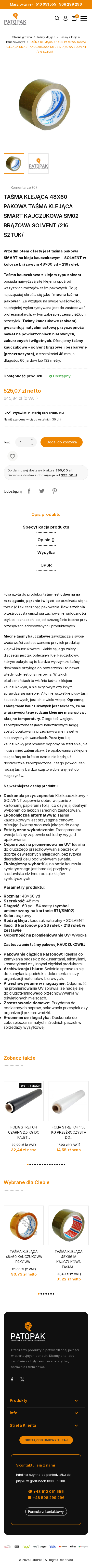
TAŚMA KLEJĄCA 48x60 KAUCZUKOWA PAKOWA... (24, 1256)
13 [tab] (57, 1164)
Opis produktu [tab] (46, 514)
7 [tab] (42, 1164)
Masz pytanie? (33, 4)
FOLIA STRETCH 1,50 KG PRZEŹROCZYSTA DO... (68, 1132)
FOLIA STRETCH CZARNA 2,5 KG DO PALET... (23, 1132)
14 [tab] (59, 1164)
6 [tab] (40, 1164)
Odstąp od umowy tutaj (46, 1440)
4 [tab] (35, 1164)
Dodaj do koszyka (61, 442)
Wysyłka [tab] (46, 552)
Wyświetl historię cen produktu (34, 413)
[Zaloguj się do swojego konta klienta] (66, 19)
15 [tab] (62, 1164)
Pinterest (54, 491)
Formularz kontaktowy (46, 1511)
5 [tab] (37, 1164)
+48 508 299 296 (48, 1497)
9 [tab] (47, 1164)
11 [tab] (52, 1164)
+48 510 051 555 (48, 1491)
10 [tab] (50, 1164)
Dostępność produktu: (24, 376)
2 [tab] (30, 1164)
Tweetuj (42, 491)
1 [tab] (27, 1164)
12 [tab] (54, 1164)
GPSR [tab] (46, 565)
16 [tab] (64, 1164)
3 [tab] (32, 1164)
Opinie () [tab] (46, 539)
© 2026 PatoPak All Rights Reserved (46, 1560)
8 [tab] (45, 1164)
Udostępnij (29, 491)
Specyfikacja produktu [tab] (46, 527)
